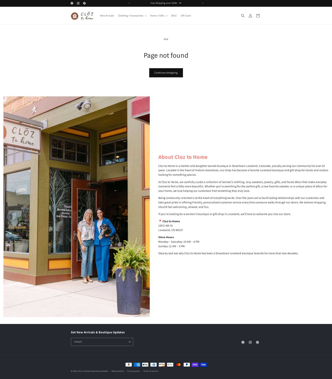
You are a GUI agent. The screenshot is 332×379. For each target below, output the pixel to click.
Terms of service (150, 371)
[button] (132, 15)
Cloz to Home (84, 371)
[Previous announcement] (129, 3)
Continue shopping (166, 72)
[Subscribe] (129, 342)
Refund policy (118, 371)
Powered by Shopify (99, 371)
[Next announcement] (203, 3)
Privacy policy (133, 371)
